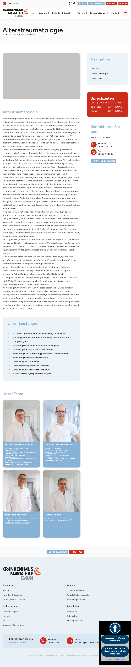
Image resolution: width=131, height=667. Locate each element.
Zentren (13, 35)
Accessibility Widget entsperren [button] (115, 639)
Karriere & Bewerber (75, 590)
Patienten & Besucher (62, 13)
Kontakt (115, 13)
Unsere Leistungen (99, 73)
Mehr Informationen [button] (115, 660)
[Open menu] (125, 13)
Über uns (43, 13)
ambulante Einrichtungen (14, 625)
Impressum (72, 611)
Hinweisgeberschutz (76, 620)
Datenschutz (72, 616)
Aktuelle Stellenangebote (78, 595)
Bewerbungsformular (76, 599)
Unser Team (96, 78)
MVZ (4, 620)
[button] (83, 3)
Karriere (81, 13)
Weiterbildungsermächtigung (17, 464)
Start (33, 13)
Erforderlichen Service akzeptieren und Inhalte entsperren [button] (115, 651)
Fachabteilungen (98, 13)
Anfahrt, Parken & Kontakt (14, 599)
